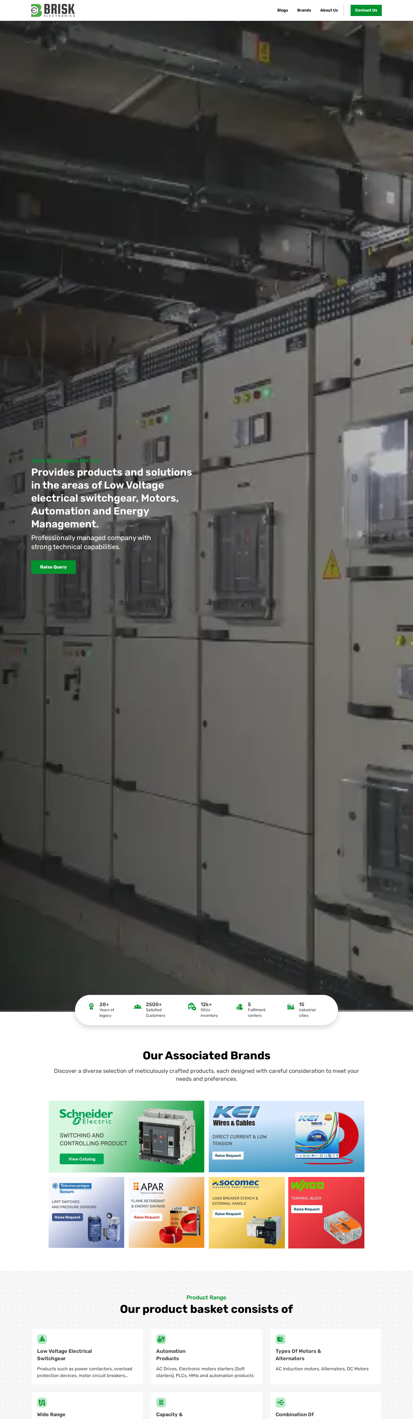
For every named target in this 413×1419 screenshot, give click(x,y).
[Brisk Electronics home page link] (53, 10)
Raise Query (53, 567)
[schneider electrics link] (126, 1136)
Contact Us (366, 10)
